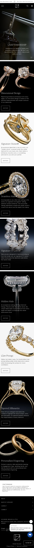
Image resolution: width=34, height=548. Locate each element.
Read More (5, 491)
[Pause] (31, 57)
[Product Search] (27, 6)
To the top (28, 542)
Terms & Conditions (22, 546)
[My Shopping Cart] (32, 6)
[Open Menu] (2, 6)
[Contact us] (23, 6)
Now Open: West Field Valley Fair (20, 1)
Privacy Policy (10, 546)
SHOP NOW (5, 108)
